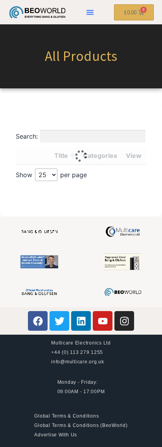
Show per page (51, 175)
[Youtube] (102, 321)
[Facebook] (38, 321)
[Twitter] (59, 321)
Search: (27, 136)
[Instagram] (124, 321)
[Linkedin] (81, 321)
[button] (90, 12)
